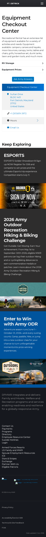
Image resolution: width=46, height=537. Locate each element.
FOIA (4, 528)
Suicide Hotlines (10, 440)
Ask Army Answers (23, 79)
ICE (3, 456)
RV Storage (8, 63)
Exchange (7, 461)
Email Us (14, 127)
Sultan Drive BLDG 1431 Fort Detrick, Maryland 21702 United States (21, 100)
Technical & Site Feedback (13, 523)
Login (5, 443)
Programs (7, 432)
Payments (7, 429)
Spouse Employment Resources (18, 453)
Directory (7, 434)
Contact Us (7, 426)
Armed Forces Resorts (13, 448)
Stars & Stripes (9, 459)
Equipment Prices (11, 69)
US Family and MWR (12, 450)
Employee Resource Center (16, 437)
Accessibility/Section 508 (12, 518)
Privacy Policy (7, 507)
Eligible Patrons (10, 467)
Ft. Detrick (13, 3)
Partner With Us (10, 464)
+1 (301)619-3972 (18, 113)
